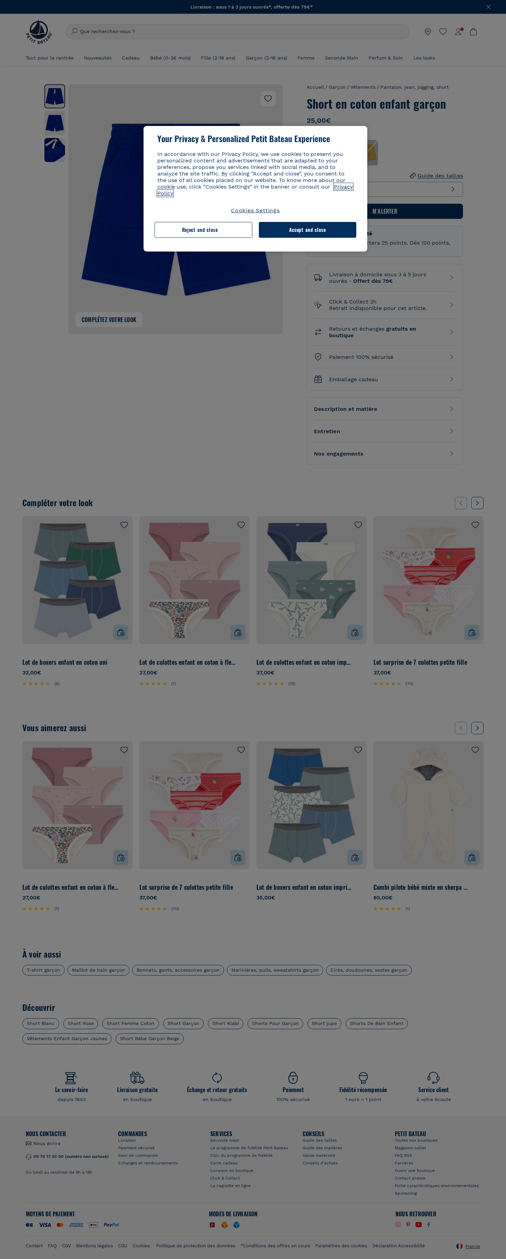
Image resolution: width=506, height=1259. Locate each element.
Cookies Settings (255, 210)
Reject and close (200, 229)
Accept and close (307, 229)
